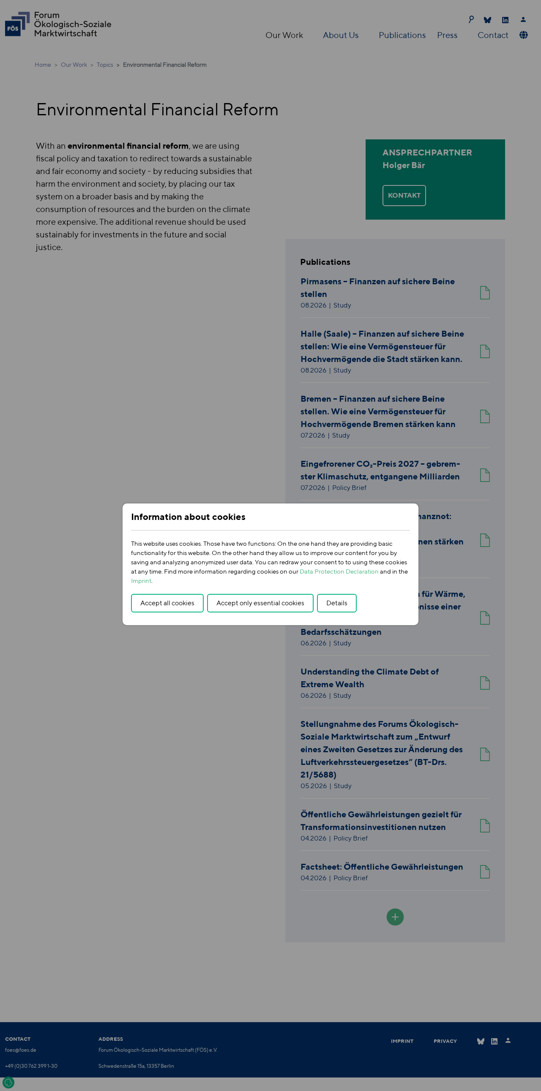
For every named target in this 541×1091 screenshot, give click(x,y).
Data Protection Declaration (339, 571)
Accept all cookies (167, 603)
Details (336, 603)
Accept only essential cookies (260, 603)
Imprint (141, 580)
